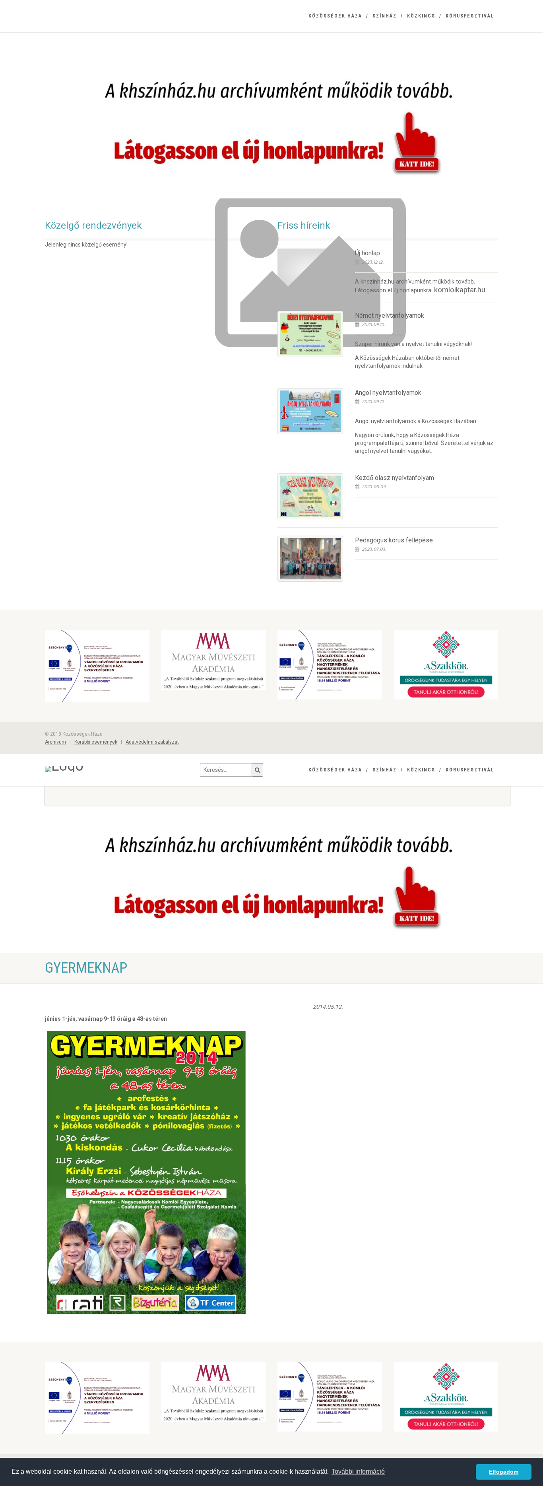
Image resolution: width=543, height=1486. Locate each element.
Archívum (55, 742)
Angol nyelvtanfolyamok (388, 392)
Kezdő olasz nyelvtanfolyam (394, 478)
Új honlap (367, 253)
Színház (384, 16)
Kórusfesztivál (470, 16)
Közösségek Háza (335, 16)
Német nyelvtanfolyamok (389, 315)
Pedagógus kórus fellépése (394, 540)
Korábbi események (95, 742)
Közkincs (421, 16)
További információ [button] (358, 1471)
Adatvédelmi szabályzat (152, 742)
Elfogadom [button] (503, 1472)
